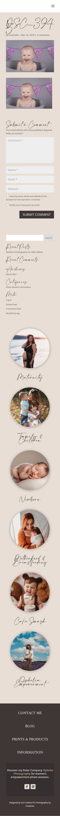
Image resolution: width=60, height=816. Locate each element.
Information (30, 752)
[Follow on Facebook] (26, 786)
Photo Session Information (18, 287)
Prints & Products (30, 739)
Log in (9, 300)
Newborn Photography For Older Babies (24, 252)
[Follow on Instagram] (33, 786)
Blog (30, 726)
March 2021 (11, 274)
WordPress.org (13, 313)
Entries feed (11, 304)
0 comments (43, 35)
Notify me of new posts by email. (25, 205)
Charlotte (14, 35)
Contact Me (30, 713)
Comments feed (13, 308)
